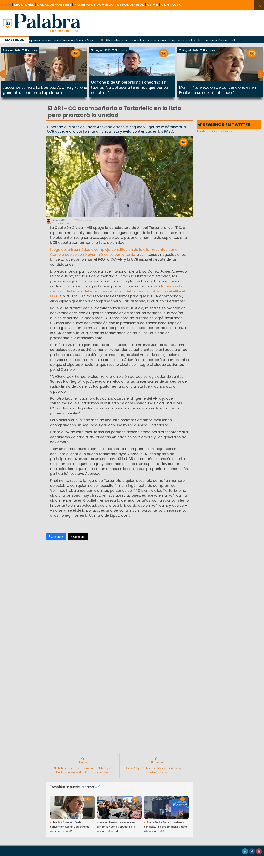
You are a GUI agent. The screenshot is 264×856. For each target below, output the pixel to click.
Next (261, 74)
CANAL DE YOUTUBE (55, 5)
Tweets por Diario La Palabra (214, 131)
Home (7, 5)
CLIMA (153, 5)
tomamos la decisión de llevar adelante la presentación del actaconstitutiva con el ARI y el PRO (117, 291)
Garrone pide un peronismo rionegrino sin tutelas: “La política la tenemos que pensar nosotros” (130, 87)
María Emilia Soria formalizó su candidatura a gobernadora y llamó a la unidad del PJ (166, 826)
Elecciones (85, 220)
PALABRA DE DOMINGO (95, 5)
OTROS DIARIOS (131, 5)
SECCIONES (25, 5)
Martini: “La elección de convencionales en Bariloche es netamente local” (217, 90)
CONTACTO (171, 5)
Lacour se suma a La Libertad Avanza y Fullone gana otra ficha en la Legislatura (45, 90)
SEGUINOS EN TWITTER (226, 125)
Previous (3, 74)
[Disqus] (120, 594)
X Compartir (78, 537)
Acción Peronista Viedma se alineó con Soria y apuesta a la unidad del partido (116, 826)
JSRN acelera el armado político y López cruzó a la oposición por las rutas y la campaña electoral (148, 40)
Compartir (56, 537)
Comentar (60, 223)
